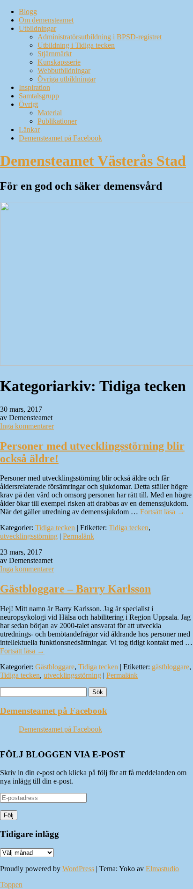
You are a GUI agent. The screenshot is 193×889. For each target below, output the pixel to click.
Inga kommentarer (27, 426)
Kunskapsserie (59, 62)
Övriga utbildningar (66, 79)
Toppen (11, 885)
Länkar (29, 129)
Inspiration (34, 87)
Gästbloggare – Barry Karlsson (75, 589)
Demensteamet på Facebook (60, 138)
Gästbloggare (54, 667)
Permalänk (78, 536)
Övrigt (28, 104)
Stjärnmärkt (54, 54)
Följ (9, 815)
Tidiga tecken (55, 528)
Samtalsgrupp (39, 96)
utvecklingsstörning (29, 536)
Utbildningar (37, 28)
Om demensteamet (46, 20)
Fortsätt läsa (162, 512)
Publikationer (57, 121)
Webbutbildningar (63, 70)
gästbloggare (170, 667)
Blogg (28, 11)
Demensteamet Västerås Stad (93, 160)
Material (49, 113)
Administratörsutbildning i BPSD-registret (99, 37)
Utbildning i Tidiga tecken (76, 45)
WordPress (78, 869)
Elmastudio (162, 869)
